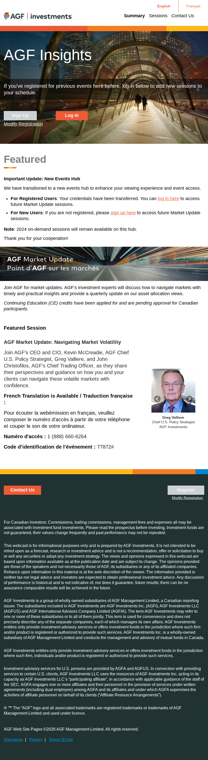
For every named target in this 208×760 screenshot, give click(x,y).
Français (193, 6)
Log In (72, 115)
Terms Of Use (61, 739)
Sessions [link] (158, 15)
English (163, 6)
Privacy (36, 739)
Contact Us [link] (182, 15)
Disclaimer (13, 739)
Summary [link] (134, 15)
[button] (157, 399)
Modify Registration (23, 124)
